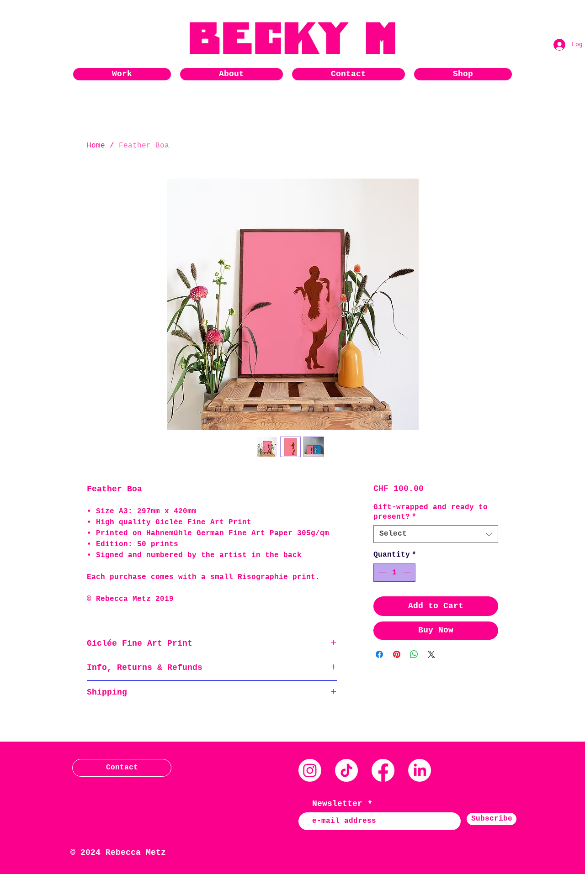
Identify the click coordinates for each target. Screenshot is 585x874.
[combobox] (435, 534)
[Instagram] (309, 770)
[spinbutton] (394, 572)
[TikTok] (346, 770)
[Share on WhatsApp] (414, 654)
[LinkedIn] (419, 770)
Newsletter (337, 804)
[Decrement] (381, 572)
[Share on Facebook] (379, 654)
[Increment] (407, 572)
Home (96, 146)
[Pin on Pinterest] (396, 654)
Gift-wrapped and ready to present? (430, 512)
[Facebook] (383, 770)
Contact (122, 767)
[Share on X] (431, 654)
